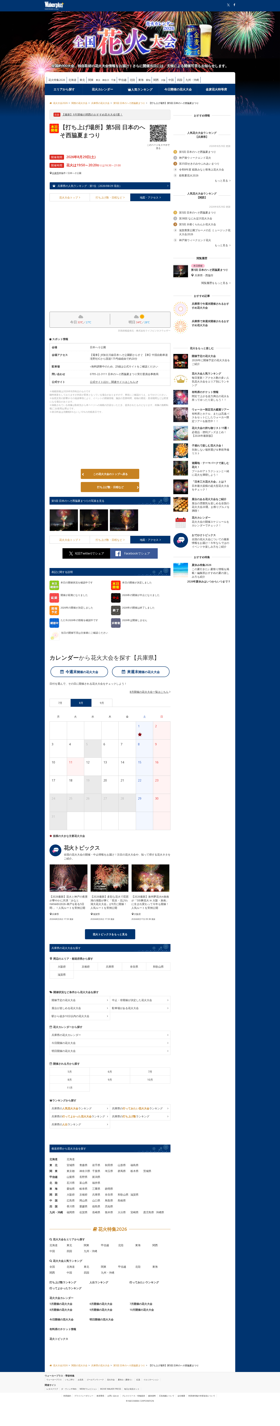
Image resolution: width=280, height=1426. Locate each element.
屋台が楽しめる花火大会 (66, 1008)
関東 (91, 80)
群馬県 (122, 1171)
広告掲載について (166, 1395)
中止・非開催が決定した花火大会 (132, 1000)
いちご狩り (69, 1379)
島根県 (122, 1200)
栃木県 (134, 1171)
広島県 (71, 1200)
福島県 (134, 1165)
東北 (82, 80)
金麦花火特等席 (216, 89)
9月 (110, 1080)
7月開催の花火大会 (141, 1304)
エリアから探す (64, 89)
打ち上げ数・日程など (110, 487)
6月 (110, 1072)
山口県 (96, 1200)
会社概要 (181, 1395)
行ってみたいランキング (144, 1282)
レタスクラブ (52, 1389)
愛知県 (71, 1189)
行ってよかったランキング (66, 1288)
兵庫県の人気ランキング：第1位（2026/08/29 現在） (89, 186)
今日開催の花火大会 (178, 89)
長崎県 (96, 1212)
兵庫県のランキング (72, 1108)
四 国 (54, 1206)
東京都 (71, 1171)
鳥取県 (109, 1200)
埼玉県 (109, 1171)
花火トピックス (59, 1339)
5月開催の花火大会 (61, 1304)
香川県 (71, 1206)
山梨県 (71, 1177)
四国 (179, 80)
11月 (70, 1088)
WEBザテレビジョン (88, 1389)
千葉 (113, 80)
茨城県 (147, 1171)
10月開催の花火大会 (142, 1310)
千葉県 (96, 1171)
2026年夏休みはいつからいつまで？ (208, 581)
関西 (156, 80)
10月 (150, 1080)
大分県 (122, 1212)
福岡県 (71, 1212)
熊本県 (109, 1212)
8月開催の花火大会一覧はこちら (149, 692)
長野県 (83, 1177)
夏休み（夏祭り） (125, 1379)
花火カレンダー (102, 89)
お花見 (80, 1379)
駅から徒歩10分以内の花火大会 (70, 1016)
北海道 (72, 80)
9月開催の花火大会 (101, 1310)
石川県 (71, 1183)
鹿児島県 (148, 1212)
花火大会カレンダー (62, 1298)
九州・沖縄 (192, 80)
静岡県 (109, 1189)
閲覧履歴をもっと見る (215, 283)
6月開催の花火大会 (101, 1304)
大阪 (163, 80)
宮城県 (71, 1165)
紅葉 (138, 1379)
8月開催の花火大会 (61, 1310)
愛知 (148, 80)
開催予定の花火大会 (64, 1000)
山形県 (122, 1165)
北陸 (132, 80)
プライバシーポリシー (83, 1395)
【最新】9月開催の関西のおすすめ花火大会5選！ (92, 114)
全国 (52, 1267)
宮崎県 (134, 1212)
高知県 (109, 1206)
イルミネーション (151, 1379)
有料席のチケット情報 (63, 1329)
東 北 (54, 1165)
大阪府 (62, 967)
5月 (70, 1072)
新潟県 (96, 1177)
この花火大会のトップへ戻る (110, 474)
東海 (141, 80)
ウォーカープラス (54, 1379)
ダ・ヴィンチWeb (68, 1389)
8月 (70, 1080)
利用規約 (67, 1395)
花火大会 (68, 197)
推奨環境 (100, 1395)
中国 (171, 80)
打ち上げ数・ (109, 197)
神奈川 (105, 80)
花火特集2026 (56, 80)
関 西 (54, 1195)
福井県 (96, 1183)
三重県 (96, 1189)
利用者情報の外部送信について (201, 1395)
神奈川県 (84, 1171)
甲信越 (122, 80)
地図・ (149, 197)
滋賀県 (62, 975)
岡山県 (83, 1200)
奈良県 (134, 967)
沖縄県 (160, 1212)
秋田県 (109, 1165)
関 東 (54, 1171)
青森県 (83, 1165)
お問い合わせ (113, 1395)
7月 (150, 1072)
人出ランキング (99, 1282)
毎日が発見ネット (131, 1389)
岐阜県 (83, 1189)
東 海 (54, 1189)
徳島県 (96, 1206)
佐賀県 (83, 1212)
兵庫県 (55, 173)
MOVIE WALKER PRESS (110, 1389)
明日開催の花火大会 (64, 1051)
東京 (98, 80)
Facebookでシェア (137, 553)
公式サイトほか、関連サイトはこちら (112, 382)
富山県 (83, 1183)
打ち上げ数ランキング (63, 1282)
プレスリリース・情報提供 (133, 1395)
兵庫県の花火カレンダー (66, 1035)
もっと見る (222, 180)
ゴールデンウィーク (95, 1379)
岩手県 (96, 1165)
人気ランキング (142, 89)
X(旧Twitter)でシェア (89, 553)
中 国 (54, 1200)
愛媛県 (83, 1206)
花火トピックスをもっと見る (110, 934)
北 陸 (54, 1183)
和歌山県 (158, 967)
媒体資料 (152, 1395)
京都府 (86, 967)
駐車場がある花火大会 (125, 1008)
